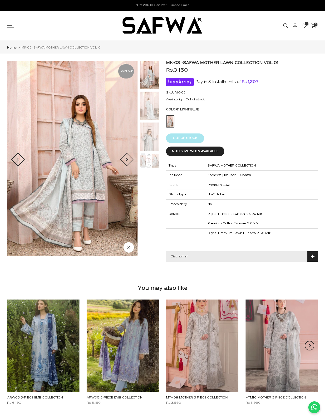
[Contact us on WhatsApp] (314, 407)
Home (12, 47)
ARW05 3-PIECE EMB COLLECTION (115, 398)
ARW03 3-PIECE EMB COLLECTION (35, 398)
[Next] (126, 159)
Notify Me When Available (195, 151)
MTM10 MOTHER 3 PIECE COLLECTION (276, 398)
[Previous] (18, 159)
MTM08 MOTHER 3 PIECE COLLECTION (197, 398)
